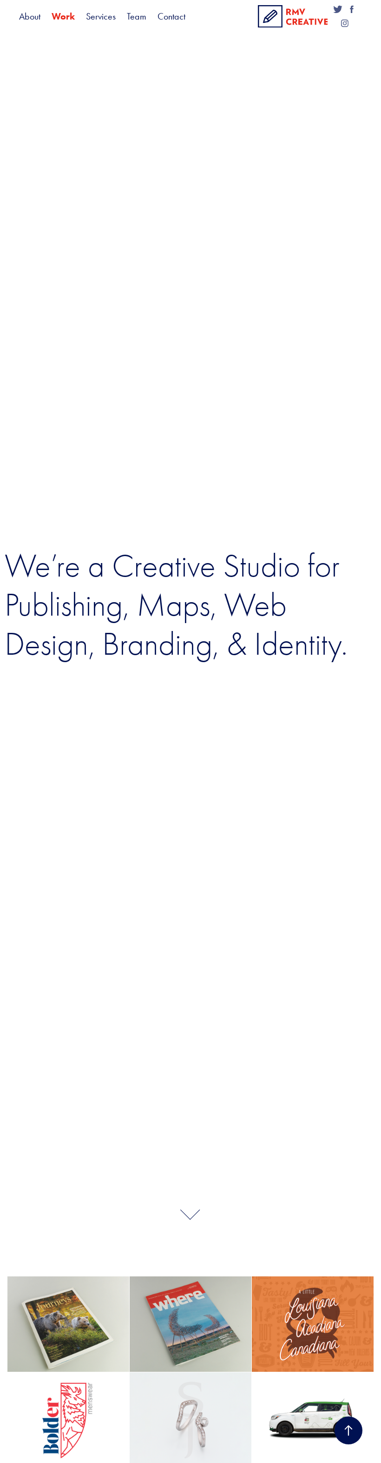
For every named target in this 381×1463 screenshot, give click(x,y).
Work (63, 16)
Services (101, 16)
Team (136, 16)
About (29, 16)
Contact (171, 16)
